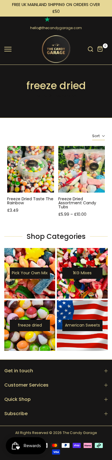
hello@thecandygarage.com (56, 27)
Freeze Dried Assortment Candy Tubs (77, 203)
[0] (100, 49)
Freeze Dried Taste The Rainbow (30, 201)
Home (41, 95)
